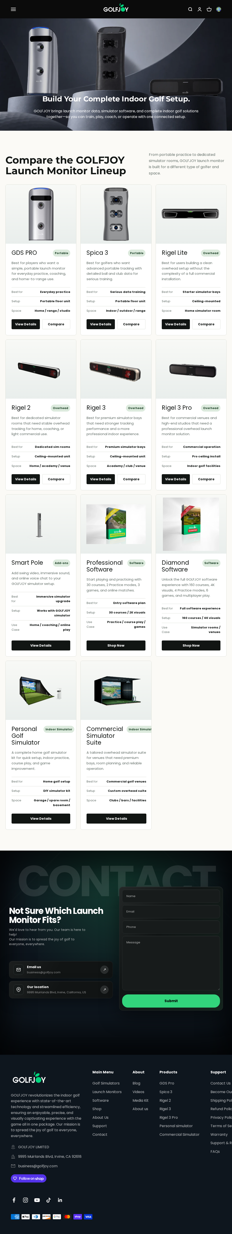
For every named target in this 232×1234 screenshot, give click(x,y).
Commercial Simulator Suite (105, 736)
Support (99, 1126)
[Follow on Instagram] (25, 1200)
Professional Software (105, 566)
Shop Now (115, 645)
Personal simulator (176, 1126)
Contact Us (220, 1083)
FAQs (215, 1151)
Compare (56, 324)
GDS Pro (167, 1083)
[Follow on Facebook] (14, 1200)
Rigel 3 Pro (177, 408)
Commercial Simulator (180, 1134)
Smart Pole (27, 563)
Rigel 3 (96, 408)
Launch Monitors (107, 1091)
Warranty (219, 1134)
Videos (138, 1091)
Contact (99, 1134)
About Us (100, 1117)
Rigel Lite (174, 253)
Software (100, 1100)
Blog (136, 1083)
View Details (25, 324)
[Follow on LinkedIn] (60, 1200)
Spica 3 (97, 253)
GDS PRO (24, 253)
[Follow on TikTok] (49, 1200)
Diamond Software (175, 566)
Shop (97, 1108)
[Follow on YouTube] (37, 1200)
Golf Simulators (106, 1083)
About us (140, 1108)
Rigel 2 (21, 408)
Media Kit (141, 1100)
